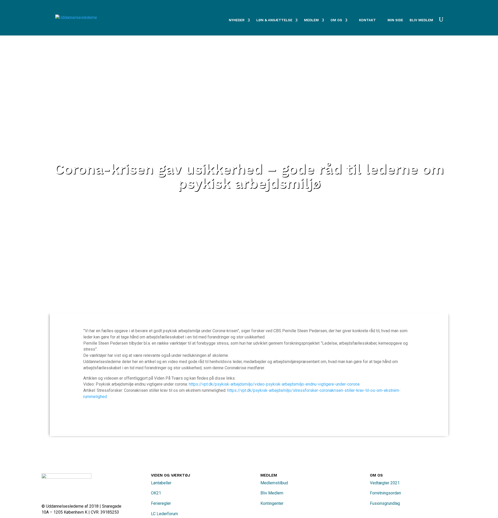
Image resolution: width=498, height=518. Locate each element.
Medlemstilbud (274, 482)
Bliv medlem (421, 20)
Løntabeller (161, 482)
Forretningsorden (385, 493)
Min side (395, 20)
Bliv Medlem (271, 493)
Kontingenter (271, 503)
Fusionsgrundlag (385, 503)
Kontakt (367, 20)
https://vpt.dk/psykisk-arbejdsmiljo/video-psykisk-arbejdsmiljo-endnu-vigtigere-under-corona (274, 384)
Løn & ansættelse (274, 20)
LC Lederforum (164, 513)
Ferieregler (161, 503)
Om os (336, 20)
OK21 (156, 493)
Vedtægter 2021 (385, 482)
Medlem (311, 20)
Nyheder (237, 20)
